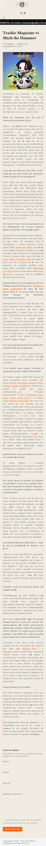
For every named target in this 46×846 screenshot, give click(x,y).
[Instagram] (24, 13)
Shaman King (29, 648)
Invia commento (12, 829)
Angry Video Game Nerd (16, 398)
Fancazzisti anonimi (27, 383)
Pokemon (7, 652)
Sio (29, 386)
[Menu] (4, 18)
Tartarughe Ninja (23, 247)
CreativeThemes (22, 843)
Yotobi (15, 386)
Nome (6, 761)
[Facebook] (21, 13)
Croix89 (22, 386)
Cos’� (35, 434)
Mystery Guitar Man (19, 401)
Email (6, 772)
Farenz (13, 383)
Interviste (8, 46)
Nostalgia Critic (35, 395)
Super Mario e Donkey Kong (17, 259)
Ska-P (40, 191)
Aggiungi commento (12, 794)
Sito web (6, 783)
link (38, 734)
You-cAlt (18, 46)
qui (18, 725)
